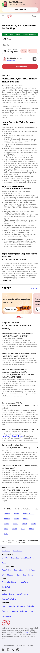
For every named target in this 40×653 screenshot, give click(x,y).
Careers (5, 563)
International (6, 616)
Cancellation (18, 570)
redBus (4, 594)
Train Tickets (17, 551)
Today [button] (24, 51)
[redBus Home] (10, 16)
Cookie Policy (6, 587)
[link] (17, 303)
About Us (5, 558)
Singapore (21, 606)
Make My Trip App (23, 594)
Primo (30, 575)
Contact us (15, 558)
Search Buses (21, 67)
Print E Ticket (30, 570)
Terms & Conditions (9, 582)
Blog (24, 575)
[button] (35, 3)
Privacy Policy (23, 582)
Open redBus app (20, 9)
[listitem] (5, 296)
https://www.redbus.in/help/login (12, 436)
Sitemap (10, 575)
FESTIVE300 (11, 309)
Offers (17, 575)
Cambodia (14, 611)
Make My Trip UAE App (9, 599)
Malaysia (30, 606)
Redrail (11, 594)
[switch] (34, 59)
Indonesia (11, 606)
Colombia (23, 611)
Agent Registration (28, 558)
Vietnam (5, 611)
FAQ (3, 575)
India (3, 606)
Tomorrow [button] (33, 51)
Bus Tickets (6, 551)
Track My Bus (6, 570)
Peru (31, 611)
